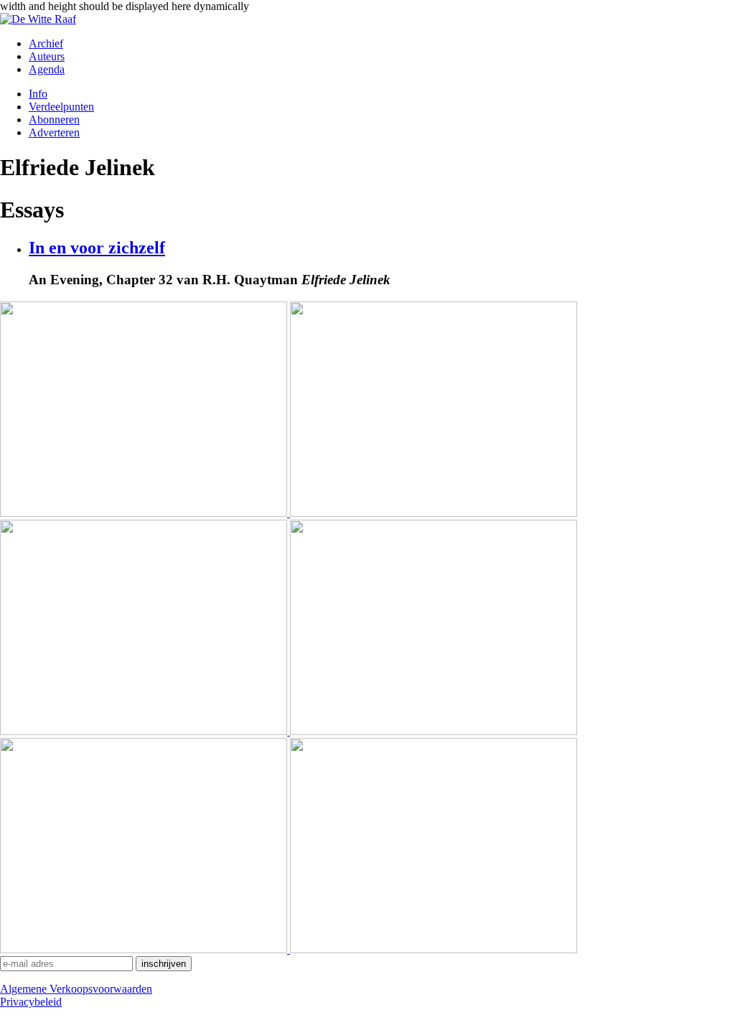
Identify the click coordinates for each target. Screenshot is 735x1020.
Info (38, 94)
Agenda (47, 69)
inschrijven (163, 963)
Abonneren (54, 119)
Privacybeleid (31, 1002)
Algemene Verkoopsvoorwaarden (76, 989)
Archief (46, 43)
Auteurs (47, 56)
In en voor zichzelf (97, 247)
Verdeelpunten (61, 106)
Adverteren (54, 132)
